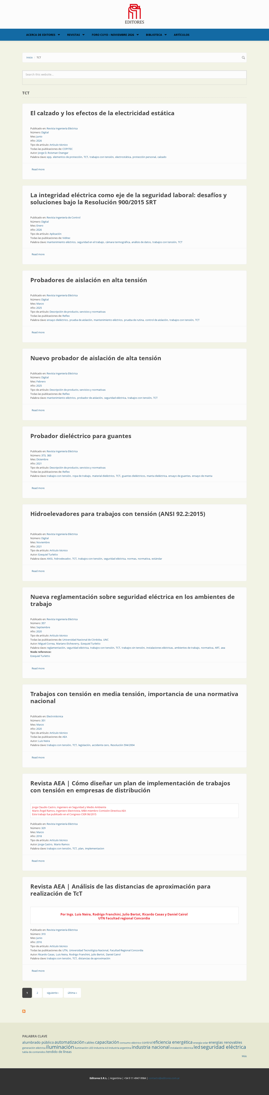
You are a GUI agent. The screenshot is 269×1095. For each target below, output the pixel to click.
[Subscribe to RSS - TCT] (134, 1011)
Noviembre (43, 542)
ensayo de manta (202, 476)
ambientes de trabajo (186, 647)
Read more (38, 169)
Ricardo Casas (46, 954)
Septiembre (43, 627)
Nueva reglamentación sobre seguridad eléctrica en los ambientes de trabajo (132, 600)
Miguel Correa (46, 643)
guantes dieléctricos (133, 476)
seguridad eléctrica (115, 398)
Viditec (66, 238)
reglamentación (56, 647)
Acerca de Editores (40, 35)
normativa (144, 558)
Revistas (73, 35)
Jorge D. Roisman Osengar (53, 153)
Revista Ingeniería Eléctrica (62, 128)
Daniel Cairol (113, 954)
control (147, 1042)
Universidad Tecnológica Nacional (88, 950)
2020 (39, 631)
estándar (157, 558)
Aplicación (55, 234)
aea (223, 647)
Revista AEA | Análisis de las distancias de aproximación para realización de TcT (120, 889)
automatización (69, 1042)
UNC (106, 639)
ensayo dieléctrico (57, 320)
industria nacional (151, 1047)
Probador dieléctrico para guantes (80, 436)
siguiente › (53, 993)
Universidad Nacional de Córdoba (82, 639)
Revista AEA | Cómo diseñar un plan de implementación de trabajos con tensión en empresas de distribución (130, 786)
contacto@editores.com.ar (164, 1078)
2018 (39, 836)
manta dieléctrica (157, 476)
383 (49, 455)
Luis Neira (44, 741)
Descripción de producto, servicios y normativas (78, 311)
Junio (39, 136)
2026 (39, 140)
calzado (162, 157)
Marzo (40, 303)
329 (43, 828)
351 (43, 720)
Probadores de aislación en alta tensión (88, 280)
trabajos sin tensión (133, 647)
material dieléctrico (103, 476)
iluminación (60, 1046)
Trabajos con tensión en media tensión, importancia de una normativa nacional (134, 697)
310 (43, 934)
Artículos (181, 35)
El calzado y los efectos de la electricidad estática (102, 113)
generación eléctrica (33, 1048)
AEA (64, 737)
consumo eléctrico (130, 1042)
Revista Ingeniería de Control (63, 217)
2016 (39, 942)
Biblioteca (154, 35)
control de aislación (156, 320)
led (197, 1047)
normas (131, 558)
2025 (39, 307)
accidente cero (100, 745)
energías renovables (225, 1042)
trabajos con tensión (102, 157)
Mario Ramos (62, 844)
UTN (65, 950)
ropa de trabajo (81, 476)
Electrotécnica (55, 716)
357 (43, 623)
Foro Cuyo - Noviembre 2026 (113, 35)
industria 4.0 (101, 1048)
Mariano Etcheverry (67, 643)
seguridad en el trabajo (90, 242)
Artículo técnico (59, 144)
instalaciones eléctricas (159, 647)
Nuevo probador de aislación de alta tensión (95, 358)
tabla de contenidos (33, 1052)
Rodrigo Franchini (79, 954)
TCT (86, 157)
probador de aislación (90, 398)
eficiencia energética (173, 1042)
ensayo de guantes (179, 476)
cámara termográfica (118, 242)
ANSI (50, 558)
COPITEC (67, 149)
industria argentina (120, 1048)
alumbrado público (38, 1042)
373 (43, 455)
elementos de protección (67, 157)
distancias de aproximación (94, 958)
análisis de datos (141, 242)
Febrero (41, 381)
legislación (84, 745)
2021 (39, 463)
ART (217, 647)
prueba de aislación (81, 320)
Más (244, 1056)
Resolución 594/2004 (122, 745)
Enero (39, 225)
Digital (45, 132)
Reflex (66, 316)
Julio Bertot (97, 954)
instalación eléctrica (181, 1048)
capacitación (107, 1042)
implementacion (94, 848)
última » (72, 993)
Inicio (29, 57)
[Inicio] (134, 13)
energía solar (200, 1042)
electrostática (123, 157)
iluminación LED (84, 1048)
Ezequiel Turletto (48, 554)
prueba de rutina (134, 320)
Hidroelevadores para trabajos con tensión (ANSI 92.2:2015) (117, 514)
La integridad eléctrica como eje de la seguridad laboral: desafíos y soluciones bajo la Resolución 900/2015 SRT (128, 198)
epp (49, 157)
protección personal (144, 157)
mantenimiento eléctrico (61, 242)
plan (80, 848)
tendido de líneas (59, 1052)
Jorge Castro (45, 844)
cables (90, 1042)
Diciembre (42, 459)
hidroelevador (62, 558)
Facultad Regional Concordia (126, 950)
